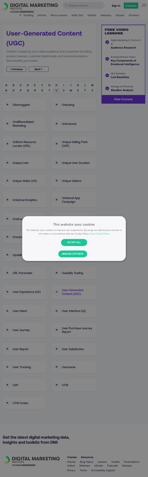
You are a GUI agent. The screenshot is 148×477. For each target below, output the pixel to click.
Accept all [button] (74, 242)
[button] (74, 253)
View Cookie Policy (99, 233)
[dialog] (74, 238)
